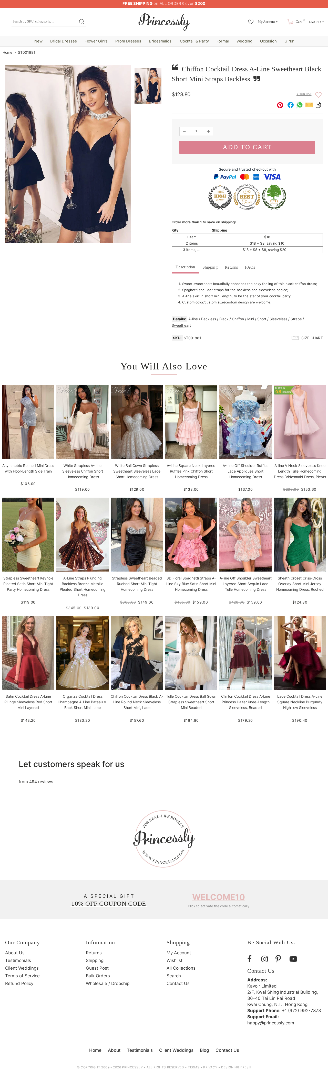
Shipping (210, 267)
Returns (231, 267)
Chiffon (238, 319)
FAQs (250, 267)
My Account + (268, 22)
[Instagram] (266, 959)
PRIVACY (210, 1067)
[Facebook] (252, 959)
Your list (304, 94)
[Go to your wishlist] (251, 19)
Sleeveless (278, 319)
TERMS (193, 1067)
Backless (208, 319)
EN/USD (315, 22)
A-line (193, 319)
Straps (296, 319)
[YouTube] (295, 959)
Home (7, 52)
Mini (250, 319)
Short (261, 319)
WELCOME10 (218, 897)
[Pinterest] (280, 959)
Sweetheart (181, 325)
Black (224, 319)
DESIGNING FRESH (236, 1067)
